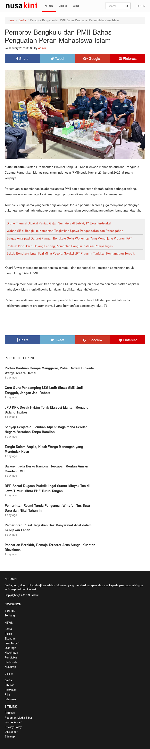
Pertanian (11, 690)
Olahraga (10, 648)
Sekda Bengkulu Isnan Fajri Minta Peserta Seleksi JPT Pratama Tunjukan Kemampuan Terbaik (71, 253)
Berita (22, 20)
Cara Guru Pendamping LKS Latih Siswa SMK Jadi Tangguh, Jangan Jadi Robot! (44, 390)
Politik (8, 634)
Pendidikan (11, 657)
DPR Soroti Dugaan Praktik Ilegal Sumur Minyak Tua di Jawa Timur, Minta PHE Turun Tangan (47, 488)
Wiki (76, 6)
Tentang (10, 615)
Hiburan (9, 685)
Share (23, 58)
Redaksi (10, 713)
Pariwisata (11, 662)
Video (63, 6)
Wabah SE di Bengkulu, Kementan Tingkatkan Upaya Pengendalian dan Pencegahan (65, 230)
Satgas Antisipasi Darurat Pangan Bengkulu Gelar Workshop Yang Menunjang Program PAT (69, 238)
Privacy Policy (13, 727)
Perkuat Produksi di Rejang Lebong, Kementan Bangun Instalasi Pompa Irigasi (60, 246)
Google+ (95, 58)
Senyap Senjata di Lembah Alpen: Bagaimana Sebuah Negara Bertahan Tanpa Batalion (46, 429)
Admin (42, 48)
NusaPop (10, 667)
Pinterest (129, 58)
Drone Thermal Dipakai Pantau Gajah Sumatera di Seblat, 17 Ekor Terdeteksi (59, 223)
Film (7, 694)
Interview (10, 699)
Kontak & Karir (13, 722)
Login (141, 6)
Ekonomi (10, 638)
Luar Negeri (12, 643)
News (49, 6)
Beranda (10, 611)
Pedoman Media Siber (18, 717)
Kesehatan (11, 652)
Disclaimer (11, 732)
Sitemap (10, 736)
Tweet (59, 58)
